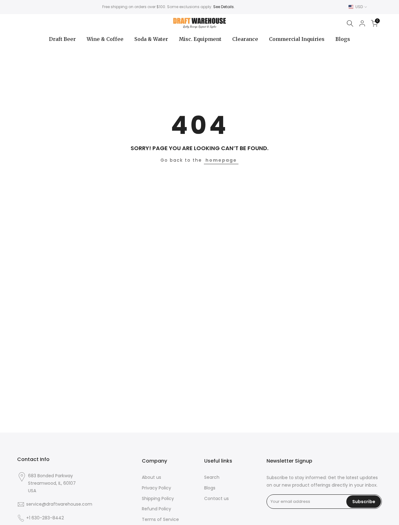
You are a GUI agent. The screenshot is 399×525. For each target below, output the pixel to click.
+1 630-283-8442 (45, 518)
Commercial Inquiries (296, 39)
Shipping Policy (158, 499)
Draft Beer (62, 39)
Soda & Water (151, 39)
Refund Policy (156, 509)
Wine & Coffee (105, 39)
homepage (221, 160)
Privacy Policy (156, 488)
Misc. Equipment (200, 39)
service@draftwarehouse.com (59, 504)
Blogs (342, 39)
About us (151, 477)
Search (211, 477)
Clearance (245, 39)
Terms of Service (160, 520)
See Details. (224, 6)
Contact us (216, 499)
